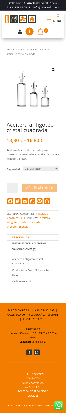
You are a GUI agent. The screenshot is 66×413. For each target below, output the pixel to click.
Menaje (28, 49)
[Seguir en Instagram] (37, 352)
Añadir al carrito (39, 187)
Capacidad (13, 169)
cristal (23, 222)
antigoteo (12, 222)
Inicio (9, 49)
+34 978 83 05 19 (20, 7)
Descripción (21, 237)
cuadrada (34, 222)
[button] (53, 70)
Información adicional (29, 243)
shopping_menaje (17, 226)
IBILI (36, 49)
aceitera (45, 218)
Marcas (18, 49)
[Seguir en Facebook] (29, 352)
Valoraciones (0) (24, 249)
